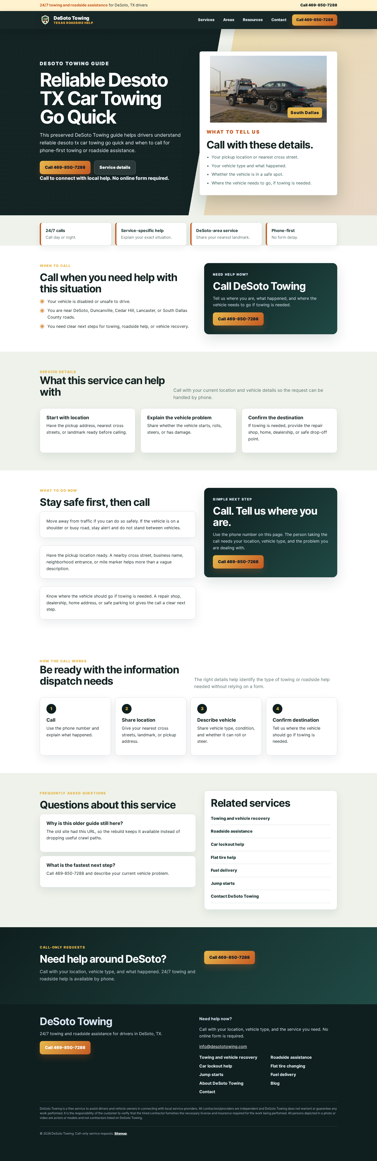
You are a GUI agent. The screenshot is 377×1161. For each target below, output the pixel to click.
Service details (115, 167)
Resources (253, 19)
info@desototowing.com (223, 1046)
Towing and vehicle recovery (240, 818)
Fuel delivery (224, 870)
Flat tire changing (288, 1066)
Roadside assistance (232, 831)
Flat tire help (223, 857)
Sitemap (120, 1133)
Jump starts (223, 883)
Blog (275, 1083)
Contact (278, 19)
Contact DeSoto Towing (235, 896)
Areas (228, 19)
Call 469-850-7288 (318, 5)
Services (206, 19)
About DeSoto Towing (221, 1083)
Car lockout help (227, 844)
